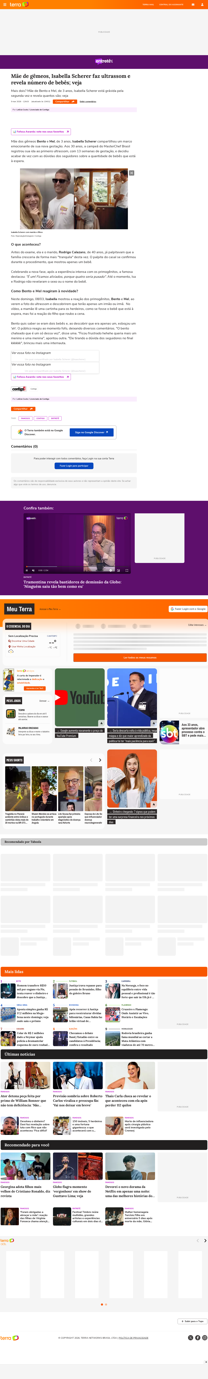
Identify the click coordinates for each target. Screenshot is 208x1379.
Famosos (25, 418)
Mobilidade (127, 1029)
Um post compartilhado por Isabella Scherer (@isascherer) (55, 359)
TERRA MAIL (148, 4)
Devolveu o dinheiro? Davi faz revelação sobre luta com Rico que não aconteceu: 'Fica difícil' (35, 1126)
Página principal (19, 4)
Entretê (55, 418)
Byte (18, 981)
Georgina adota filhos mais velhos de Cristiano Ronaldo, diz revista (25, 1191)
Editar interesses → (197, 624)
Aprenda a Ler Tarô (34, 688)
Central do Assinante (171, 4)
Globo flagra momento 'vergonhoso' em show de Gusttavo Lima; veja (72, 1191)
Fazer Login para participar (74, 465)
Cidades (20, 1029)
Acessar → (44, 700)
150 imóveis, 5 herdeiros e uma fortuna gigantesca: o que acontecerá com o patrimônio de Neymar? (87, 1126)
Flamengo (126, 1005)
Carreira (125, 981)
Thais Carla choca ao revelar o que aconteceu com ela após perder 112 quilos (128, 1100)
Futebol (73, 981)
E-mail (193, 4)
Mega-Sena (22, 1005)
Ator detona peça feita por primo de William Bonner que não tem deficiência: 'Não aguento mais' (23, 1100)
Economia (74, 1005)
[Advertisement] (182, 1126)
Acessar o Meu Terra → (50, 608)
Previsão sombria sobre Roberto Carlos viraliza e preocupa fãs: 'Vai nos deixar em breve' (77, 1100)
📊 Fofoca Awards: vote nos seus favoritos (38, 131)
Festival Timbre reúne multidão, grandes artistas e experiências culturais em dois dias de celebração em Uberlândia (87, 1217)
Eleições (73, 1029)
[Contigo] (18, 389)
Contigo (40, 418)
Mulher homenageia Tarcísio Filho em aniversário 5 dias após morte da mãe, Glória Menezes (138, 1217)
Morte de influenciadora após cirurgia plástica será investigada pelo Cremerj (139, 1126)
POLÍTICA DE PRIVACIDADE (133, 1338)
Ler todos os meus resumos (140, 657)
